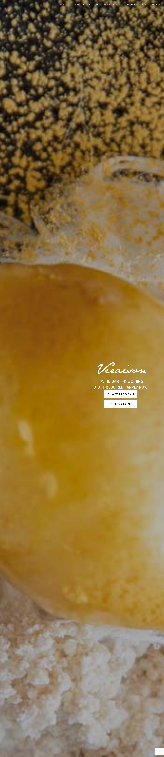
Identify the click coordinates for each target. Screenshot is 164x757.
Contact (155, 4)
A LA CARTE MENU (120, 394)
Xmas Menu (130, 4)
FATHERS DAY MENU (111, 4)
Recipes (144, 4)
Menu (96, 4)
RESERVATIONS (121, 404)
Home (63, 4)
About (86, 4)
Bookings (75, 4)
